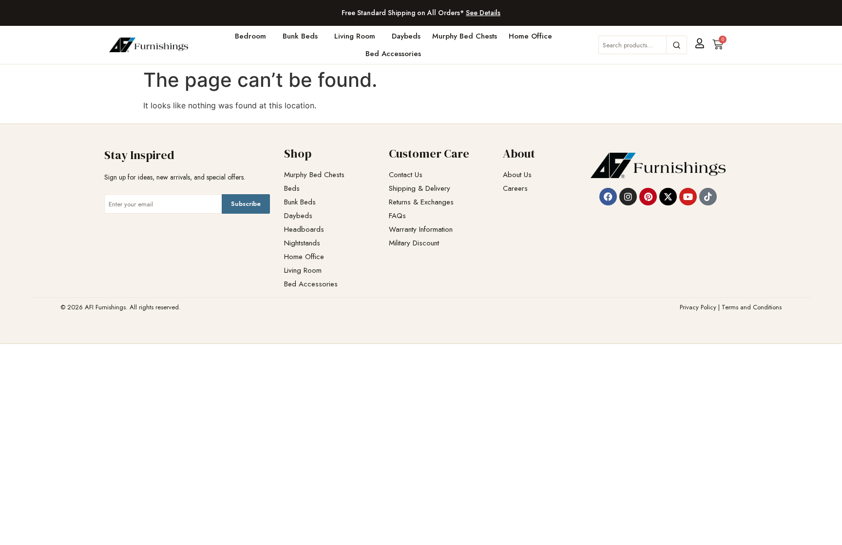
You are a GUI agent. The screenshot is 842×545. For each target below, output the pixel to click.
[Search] (676, 45)
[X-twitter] (668, 196)
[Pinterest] (648, 196)
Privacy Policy (698, 307)
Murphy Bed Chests (464, 36)
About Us (517, 175)
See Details (483, 13)
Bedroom (250, 36)
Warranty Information (421, 229)
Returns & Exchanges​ (421, 202)
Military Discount (414, 243)
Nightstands (302, 243)
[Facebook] (608, 196)
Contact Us (405, 175)
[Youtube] (688, 196)
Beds (292, 188)
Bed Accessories (393, 53)
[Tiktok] (708, 196)
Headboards (304, 229)
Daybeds (406, 36)
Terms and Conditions (752, 307)
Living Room (354, 36)
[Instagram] (628, 196)
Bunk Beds (300, 36)
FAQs (397, 216)
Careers (515, 188)
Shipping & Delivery (419, 188)
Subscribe (246, 203)
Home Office (530, 36)
